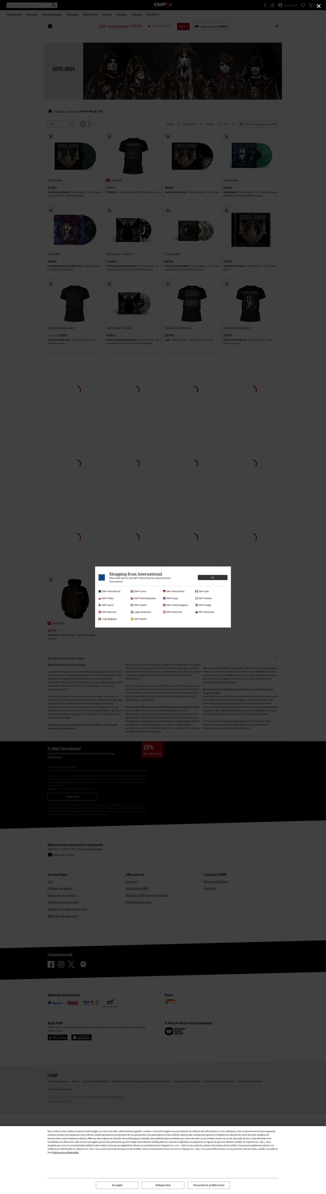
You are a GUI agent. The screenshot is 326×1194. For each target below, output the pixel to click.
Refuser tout (163, 1185)
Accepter (117, 1185)
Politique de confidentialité (65, 1152)
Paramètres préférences (208, 1185)
